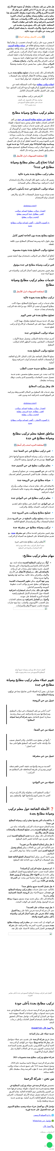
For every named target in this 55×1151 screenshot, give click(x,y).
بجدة (13, 533)
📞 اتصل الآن (48, 1126)
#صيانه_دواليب (21, 211)
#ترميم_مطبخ (22, 214)
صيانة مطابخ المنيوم (16, 45)
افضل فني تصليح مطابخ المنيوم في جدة (34, 119)
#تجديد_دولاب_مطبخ (30, 217)
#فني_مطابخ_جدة (36, 214)
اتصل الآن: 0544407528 (41, 1028)
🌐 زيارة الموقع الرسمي (43, 1115)
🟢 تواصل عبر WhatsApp (43, 1121)
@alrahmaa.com (30, 206)
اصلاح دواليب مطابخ (45, 84)
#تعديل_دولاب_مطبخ (36, 211)
